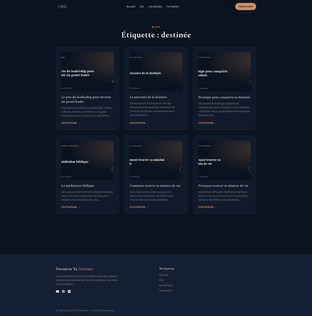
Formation (173, 6)
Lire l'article (70, 122)
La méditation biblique (77, 185)
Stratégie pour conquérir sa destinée (224, 97)
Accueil (130, 6)
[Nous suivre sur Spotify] (69, 291)
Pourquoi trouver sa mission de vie (223, 185)
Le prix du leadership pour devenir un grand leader (86, 99)
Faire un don (246, 6)
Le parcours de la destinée (148, 97)
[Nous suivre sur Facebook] (63, 291)
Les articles (155, 6)
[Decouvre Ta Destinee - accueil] (63, 6)
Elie (142, 6)
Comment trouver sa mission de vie (155, 185)
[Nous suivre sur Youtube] (57, 291)
